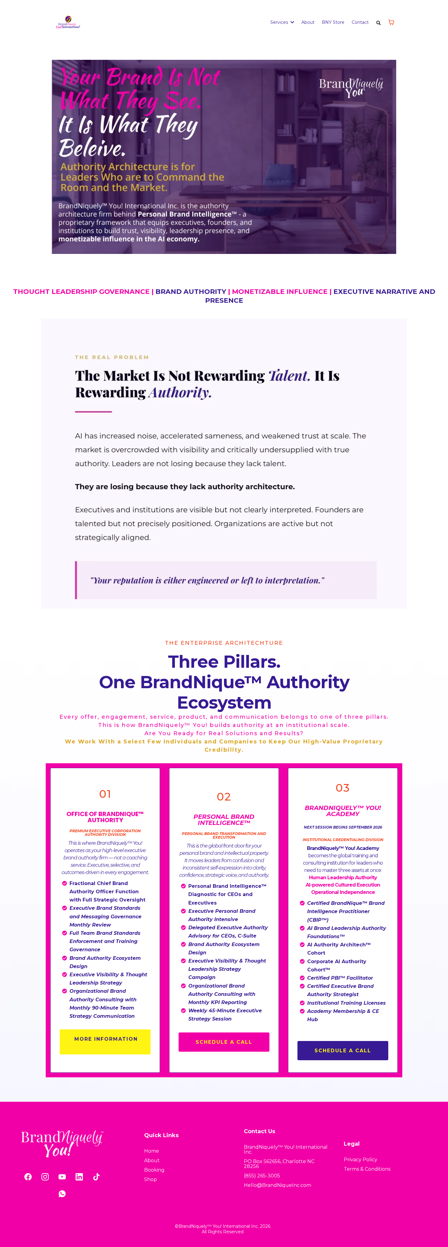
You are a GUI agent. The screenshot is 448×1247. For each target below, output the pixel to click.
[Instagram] (45, 1176)
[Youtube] (62, 1176)
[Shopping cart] (391, 22)
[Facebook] (28, 1176)
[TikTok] (96, 1176)
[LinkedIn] (79, 1176)
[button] (291, 22)
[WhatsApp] (62, 1193)
